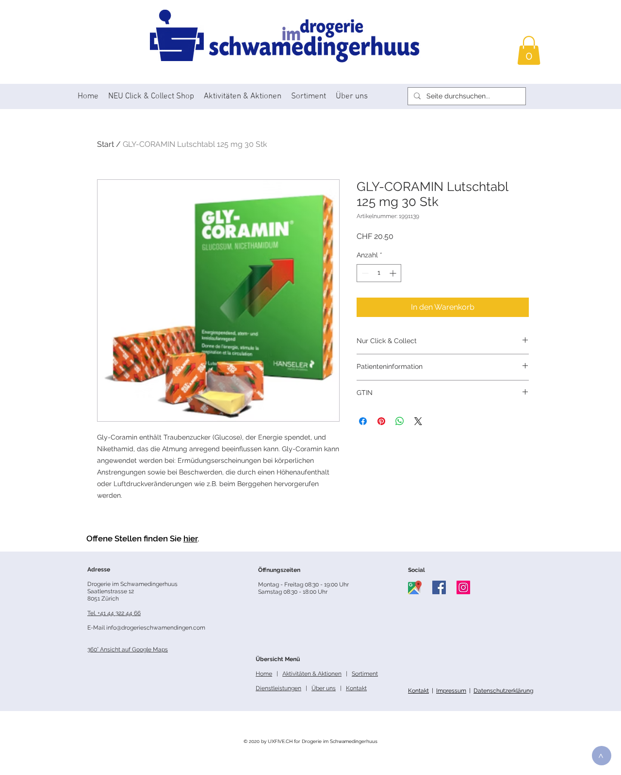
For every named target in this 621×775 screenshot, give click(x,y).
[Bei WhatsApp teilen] (400, 421)
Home (264, 673)
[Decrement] (364, 273)
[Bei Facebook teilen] (363, 421)
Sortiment (365, 673)
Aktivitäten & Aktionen (312, 673)
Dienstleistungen (278, 688)
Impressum (451, 690)
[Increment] (394, 273)
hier (190, 538)
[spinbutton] (379, 273)
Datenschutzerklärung (503, 690)
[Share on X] (418, 421)
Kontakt (418, 690)
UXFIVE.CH (280, 741)
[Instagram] (463, 587)
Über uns (323, 688)
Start (105, 144)
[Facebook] (439, 587)
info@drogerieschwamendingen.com (155, 627)
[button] (529, 50)
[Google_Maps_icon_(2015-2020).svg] (415, 587)
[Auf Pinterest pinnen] (381, 421)
